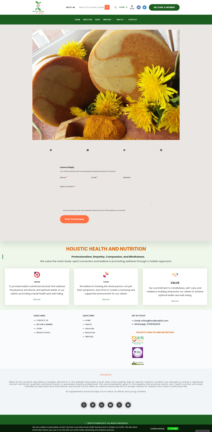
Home (77, 19)
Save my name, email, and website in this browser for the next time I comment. (94, 210)
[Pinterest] (124, 150)
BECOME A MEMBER (164, 7)
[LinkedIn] (145, 7)
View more (119, 430)
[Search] (115, 7)
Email (95, 177)
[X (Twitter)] (87, 150)
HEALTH (120, 19)
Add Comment (67, 186)
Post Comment (74, 219)
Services (107, 19)
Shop (97, 19)
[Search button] (107, 7)
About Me (70, 7)
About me (87, 19)
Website (127, 177)
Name (63, 177)
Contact (132, 19)
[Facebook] (139, 7)
